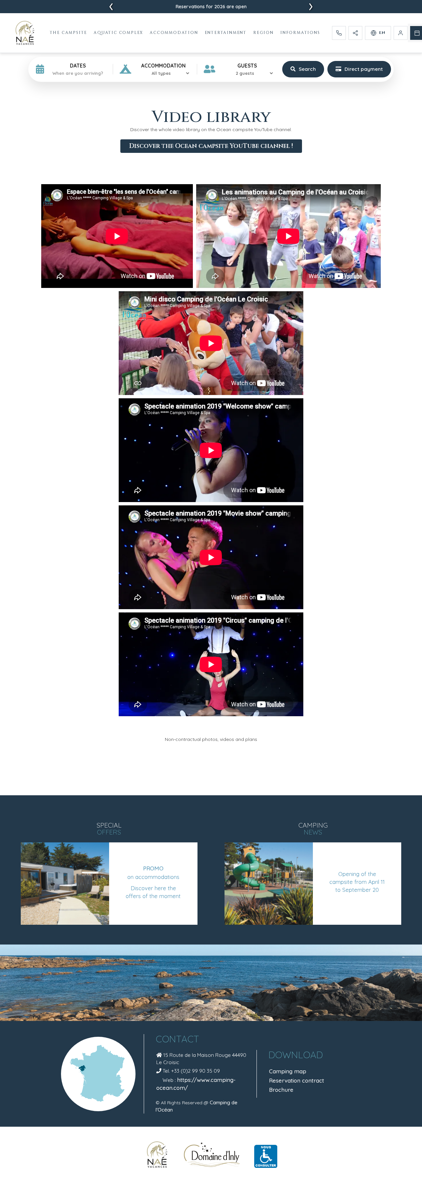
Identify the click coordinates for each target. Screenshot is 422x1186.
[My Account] (400, 33)
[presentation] (111, 7)
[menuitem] (69, 33)
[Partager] (355, 33)
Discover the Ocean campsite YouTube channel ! (211, 146)
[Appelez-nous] (339, 33)
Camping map (287, 1071)
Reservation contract (296, 1080)
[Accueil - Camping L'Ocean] (25, 32)
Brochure (281, 1089)
